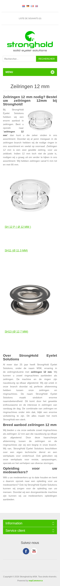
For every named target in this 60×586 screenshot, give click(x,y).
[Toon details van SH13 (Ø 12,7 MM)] (30, 300)
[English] (36, 6)
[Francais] (32, 6)
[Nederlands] (24, 6)
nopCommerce (36, 581)
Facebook (26, 551)
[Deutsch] (28, 6)
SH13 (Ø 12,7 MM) (16, 331)
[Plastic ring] (30, 195)
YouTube (34, 551)
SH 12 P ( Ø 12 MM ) (18, 226)
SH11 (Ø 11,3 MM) (16, 250)
